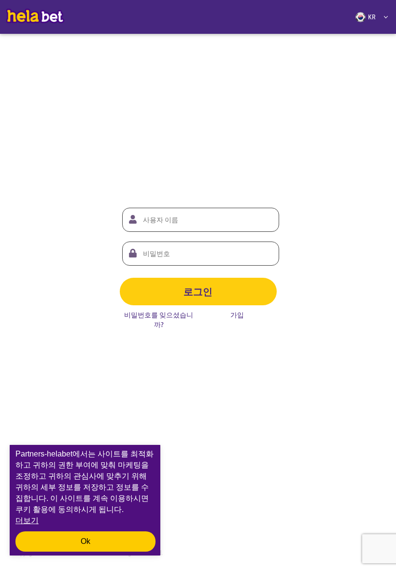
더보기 (27, 520)
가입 (237, 315)
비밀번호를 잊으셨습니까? (158, 319)
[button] (368, 17)
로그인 (198, 291)
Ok (85, 541)
